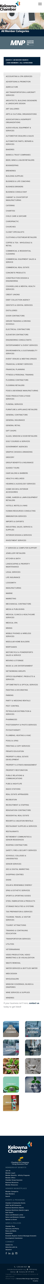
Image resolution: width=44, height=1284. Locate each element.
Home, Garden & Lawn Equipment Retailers (22, 498)
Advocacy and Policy (12, 1228)
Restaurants (12, 831)
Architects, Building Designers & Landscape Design (21, 102)
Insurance (11, 1102)
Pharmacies (11, 719)
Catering (10, 205)
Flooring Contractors (17, 380)
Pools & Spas (12, 741)
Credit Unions (13, 294)
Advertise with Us (11, 1247)
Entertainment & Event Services (22, 345)
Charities (10, 211)
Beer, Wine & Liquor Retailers (20, 160)
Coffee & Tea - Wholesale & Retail (19, 244)
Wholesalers (12, 979)
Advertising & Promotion (18, 82)
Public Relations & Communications (15, 777)
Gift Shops (11, 431)
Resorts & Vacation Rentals (19, 821)
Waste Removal (13, 963)
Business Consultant (16, 192)
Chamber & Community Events (15, 1203)
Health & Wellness (15, 478)
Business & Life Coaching (18, 181)
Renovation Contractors (18, 810)
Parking (9, 695)
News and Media (11, 1231)
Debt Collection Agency (18, 300)
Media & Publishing (15, 609)
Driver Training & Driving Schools (18, 322)
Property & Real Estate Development (17, 758)
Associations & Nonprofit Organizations (18, 120)
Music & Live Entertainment (19, 666)
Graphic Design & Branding (19, 452)
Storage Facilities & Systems (20, 906)
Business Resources (12, 1182)
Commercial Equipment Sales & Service (21, 260)
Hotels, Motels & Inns (16, 505)
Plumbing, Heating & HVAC (18, 735)
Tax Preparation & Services (19, 912)
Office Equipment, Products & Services (20, 677)
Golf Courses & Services (18, 441)
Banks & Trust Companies (18, 155)
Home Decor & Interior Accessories (17, 490)
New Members (13, 63)
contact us (34, 1003)
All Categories (26, 63)
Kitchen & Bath (13, 558)
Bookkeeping (12, 165)
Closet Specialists (15, 232)
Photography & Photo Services (21, 725)
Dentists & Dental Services (19, 305)
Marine (9, 593)
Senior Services (13, 864)
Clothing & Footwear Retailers (21, 237)
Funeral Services (14, 404)
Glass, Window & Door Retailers (21, 436)
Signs (8, 880)
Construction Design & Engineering (17, 279)
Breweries (11, 171)
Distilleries (11, 310)
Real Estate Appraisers (17, 794)
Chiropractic (12, 221)
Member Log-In (10, 1173)
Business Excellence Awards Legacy (17, 1210)
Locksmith (11, 583)
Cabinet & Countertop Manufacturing (17, 198)
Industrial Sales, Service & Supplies (19, 528)
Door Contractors (15, 316)
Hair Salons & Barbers (17, 473)
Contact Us (9, 1245)
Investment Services (16, 540)
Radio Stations (13, 789)
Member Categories (12, 1191)
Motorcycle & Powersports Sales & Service (19, 653)
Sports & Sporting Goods (18, 896)
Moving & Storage (14, 660)
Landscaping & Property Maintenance (18, 565)
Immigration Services (16, 516)
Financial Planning (15, 369)
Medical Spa (11, 623)
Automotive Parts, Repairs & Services (19, 142)
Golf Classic (9, 1212)
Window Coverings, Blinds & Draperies (19, 985)
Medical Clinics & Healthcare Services (20, 616)
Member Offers (10, 1178)
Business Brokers (14, 187)
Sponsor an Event (11, 1219)
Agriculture (12, 87)
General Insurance (15, 420)
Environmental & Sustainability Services (21, 352)
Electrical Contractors (18, 329)
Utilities (10, 944)
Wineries (10, 998)
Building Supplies (14, 176)
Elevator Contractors (17, 335)
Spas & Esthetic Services (18, 890)
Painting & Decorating (17, 690)
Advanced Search (20, 60)
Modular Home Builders (18, 642)
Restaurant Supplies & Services (21, 826)
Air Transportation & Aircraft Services (21, 93)
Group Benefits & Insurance (19, 462)
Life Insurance (13, 577)
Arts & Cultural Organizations (21, 114)
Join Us (8, 1171)
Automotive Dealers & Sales (20, 136)
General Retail (13, 425)
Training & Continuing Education (17, 932)
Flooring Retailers (15, 385)
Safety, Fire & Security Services (21, 850)
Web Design (11, 973)
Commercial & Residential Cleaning (18, 252)
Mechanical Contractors (18, 604)
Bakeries (10, 149)
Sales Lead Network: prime (14, 1215)
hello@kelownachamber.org (16, 1269)
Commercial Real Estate (17, 267)
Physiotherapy (13, 730)
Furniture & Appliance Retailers (21, 409)
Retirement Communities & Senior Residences (19, 838)
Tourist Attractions (16, 925)
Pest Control (12, 706)
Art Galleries (12, 109)
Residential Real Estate (17, 815)
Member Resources (12, 1185)
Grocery (10, 457)
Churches (11, 227)
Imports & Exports (15, 521)
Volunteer (9, 1249)
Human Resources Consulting (21, 511)
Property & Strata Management (21, 765)
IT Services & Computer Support (21, 548)
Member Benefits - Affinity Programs (18, 1175)
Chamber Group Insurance (14, 1180)
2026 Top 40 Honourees (13, 1205)
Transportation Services (18, 939)
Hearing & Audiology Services (20, 484)
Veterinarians (13, 949)
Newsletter (9, 1233)
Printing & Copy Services (18, 746)
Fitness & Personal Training (19, 375)
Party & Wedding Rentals (18, 700)
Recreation (11, 800)
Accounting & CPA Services (19, 76)
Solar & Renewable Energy (19, 885)
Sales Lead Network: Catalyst (15, 1217)
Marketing (11, 598)
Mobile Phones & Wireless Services (18, 634)
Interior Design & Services (19, 535)
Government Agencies (17, 447)
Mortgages (11, 647)
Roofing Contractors (16, 845)
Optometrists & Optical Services (22, 685)
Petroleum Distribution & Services (18, 712)
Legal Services (13, 572)
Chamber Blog (10, 1226)
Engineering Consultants (18, 340)
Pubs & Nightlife (14, 784)
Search (9, 60)
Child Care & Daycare (16, 216)
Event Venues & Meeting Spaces (21, 359)
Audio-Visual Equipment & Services (18, 129)
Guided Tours (12, 468)
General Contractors (17, 415)
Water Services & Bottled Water (21, 968)
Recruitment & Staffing (17, 805)
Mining (9, 628)
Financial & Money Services (19, 364)
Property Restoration (17, 770)
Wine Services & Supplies (18, 992)
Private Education (15, 751)
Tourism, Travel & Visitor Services (18, 918)
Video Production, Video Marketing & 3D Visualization (20, 956)
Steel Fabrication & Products (20, 901)
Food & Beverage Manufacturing (22, 391)
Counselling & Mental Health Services (20, 287)
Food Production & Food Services (18, 397)
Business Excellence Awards (15, 1208)
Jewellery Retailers (15, 553)
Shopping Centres (15, 874)
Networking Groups (16, 671)
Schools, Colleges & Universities (16, 857)
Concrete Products (16, 273)
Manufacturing (13, 588)
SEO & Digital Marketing (17, 869)
